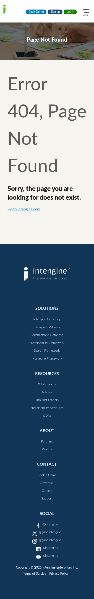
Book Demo (36, 11)
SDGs (47, 416)
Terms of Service (34, 573)
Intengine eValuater (47, 327)
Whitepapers (47, 384)
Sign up (55, 11)
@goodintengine (50, 532)
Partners (47, 441)
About (47, 431)
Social (47, 514)
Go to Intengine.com (24, 209)
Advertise (46, 483)
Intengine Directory (46, 319)
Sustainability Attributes (47, 408)
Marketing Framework (47, 358)
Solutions (47, 309)
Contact (47, 464)
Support (46, 498)
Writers (47, 449)
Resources (47, 374)
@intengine (50, 524)
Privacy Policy (58, 573)
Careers (47, 490)
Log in (70, 11)
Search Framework (47, 350)
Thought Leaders (47, 400)
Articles (47, 392)
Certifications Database (47, 335)
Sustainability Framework (47, 343)
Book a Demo (47, 475)
